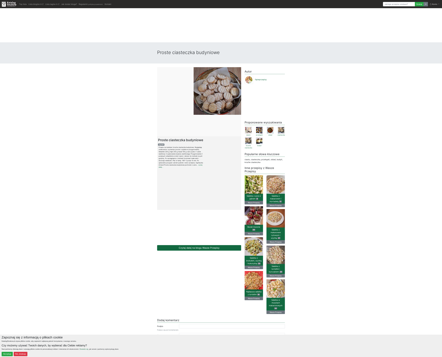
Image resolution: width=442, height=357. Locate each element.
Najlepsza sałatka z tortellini (254, 293)
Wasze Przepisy (254, 203)
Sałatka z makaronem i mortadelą (275, 199)
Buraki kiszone (253, 228)
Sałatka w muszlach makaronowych (275, 304)
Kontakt (108, 4)
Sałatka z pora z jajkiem (254, 197)
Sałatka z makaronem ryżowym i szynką (276, 234)
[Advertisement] (221, 26)
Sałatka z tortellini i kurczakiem (275, 269)
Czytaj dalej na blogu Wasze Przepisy (199, 247)
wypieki (161, 144)
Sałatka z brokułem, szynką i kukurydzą (254, 261)
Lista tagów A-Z (52, 4)
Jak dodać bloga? (69, 4)
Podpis (160, 326)
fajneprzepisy (261, 79)
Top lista (23, 4)
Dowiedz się (84, 349)
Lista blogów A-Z (36, 4)
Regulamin (91, 4)
